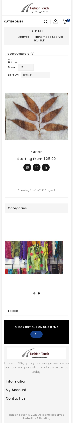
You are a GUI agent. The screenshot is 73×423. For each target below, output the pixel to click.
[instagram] (40, 406)
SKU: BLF (36, 152)
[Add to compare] (46, 167)
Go (36, 334)
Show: (12, 67)
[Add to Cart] (27, 167)
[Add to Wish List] (36, 167)
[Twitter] (32, 406)
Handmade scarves (49, 37)
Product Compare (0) (19, 54)
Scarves (23, 37)
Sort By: (13, 75)
